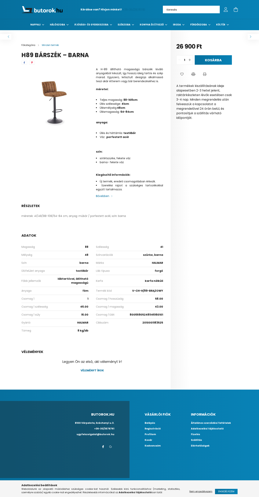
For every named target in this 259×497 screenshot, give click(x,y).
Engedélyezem (226, 491)
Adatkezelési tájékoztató (207, 428)
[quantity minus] (179, 60)
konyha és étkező (152, 24)
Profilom (150, 434)
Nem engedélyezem (200, 491)
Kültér (221, 24)
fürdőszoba (198, 24)
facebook (103, 447)
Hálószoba (58, 24)
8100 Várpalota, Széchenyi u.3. (94, 423)
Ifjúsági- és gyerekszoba (91, 24)
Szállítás (196, 440)
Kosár (148, 440)
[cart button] (235, 9)
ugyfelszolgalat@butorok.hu (95, 434)
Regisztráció (153, 428)
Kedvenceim (153, 445)
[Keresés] (214, 9)
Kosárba (213, 60)
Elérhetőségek (200, 445)
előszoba (124, 24)
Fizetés (195, 434)
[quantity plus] (190, 60)
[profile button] (226, 9)
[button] (182, 74)
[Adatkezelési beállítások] (110, 447)
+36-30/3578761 (133, 9)
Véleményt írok (92, 370)
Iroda (177, 24)
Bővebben (102, 196)
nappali (35, 24)
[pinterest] (32, 63)
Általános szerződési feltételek (211, 423)
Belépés (150, 423)
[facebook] (24, 63)
